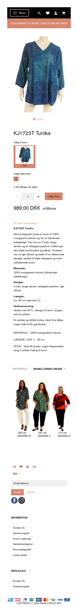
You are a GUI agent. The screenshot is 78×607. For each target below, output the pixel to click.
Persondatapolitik (22, 549)
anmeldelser (41, 219)
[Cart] (63, 12)
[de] (21, 466)
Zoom (39, 119)
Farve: (21, 142)
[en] (27, 466)
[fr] (34, 466)
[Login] (56, 12)
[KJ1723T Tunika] (39, 74)
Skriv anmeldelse (27, 223)
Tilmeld (17, 492)
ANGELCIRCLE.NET (50, 603)
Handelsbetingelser (23, 544)
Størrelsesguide (21, 533)
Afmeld (30, 492)
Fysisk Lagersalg (22, 539)
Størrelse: (22, 173)
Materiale (20, 368)
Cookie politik (20, 555)
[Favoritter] (47, 12)
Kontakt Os (19, 528)
